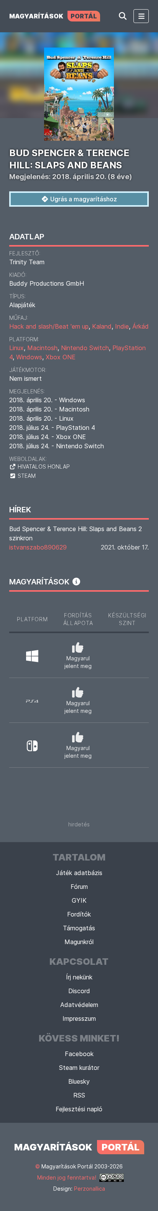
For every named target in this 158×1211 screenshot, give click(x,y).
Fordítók (79, 914)
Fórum (79, 886)
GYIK (79, 900)
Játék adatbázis (79, 873)
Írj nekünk (79, 977)
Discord (79, 991)
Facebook (79, 1054)
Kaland (102, 326)
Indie (122, 326)
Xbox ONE (61, 357)
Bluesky (79, 1081)
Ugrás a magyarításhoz (83, 199)
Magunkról (79, 942)
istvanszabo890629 (37, 547)
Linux (16, 348)
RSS (79, 1095)
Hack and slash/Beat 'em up (49, 326)
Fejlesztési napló (79, 1109)
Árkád (140, 326)
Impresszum (79, 1018)
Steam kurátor (79, 1067)
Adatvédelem (79, 1005)
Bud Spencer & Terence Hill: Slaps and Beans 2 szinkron (75, 533)
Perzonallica (89, 1188)
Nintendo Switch (85, 348)
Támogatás (79, 928)
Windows (29, 357)
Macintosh (42, 348)
